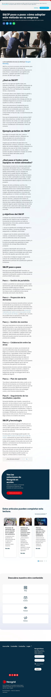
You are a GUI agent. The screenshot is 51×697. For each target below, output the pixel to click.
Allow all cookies (44, 7)
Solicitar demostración (14, 493)
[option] (10, 537)
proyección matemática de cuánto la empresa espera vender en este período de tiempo (17, 312)
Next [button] (46, 561)
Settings (36, 7)
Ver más (7, 548)
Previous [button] (44, 561)
